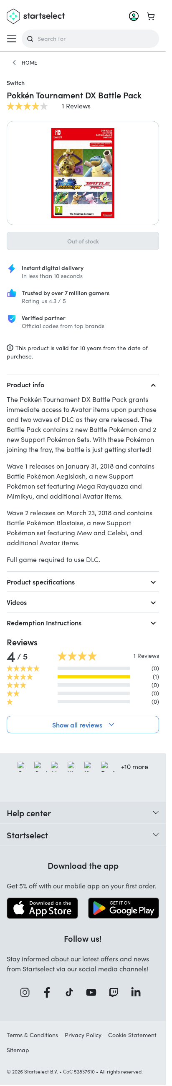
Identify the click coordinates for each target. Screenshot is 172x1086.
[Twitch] (116, 992)
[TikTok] (72, 992)
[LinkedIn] (138, 992)
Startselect (27, 834)
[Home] (14, 62)
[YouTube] (94, 992)
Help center (29, 812)
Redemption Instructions (44, 622)
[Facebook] (49, 992)
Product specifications (41, 581)
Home (29, 62)
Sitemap (18, 1050)
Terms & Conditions (32, 1035)
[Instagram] (27, 992)
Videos (17, 602)
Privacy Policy (83, 1035)
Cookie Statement (132, 1035)
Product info (25, 384)
